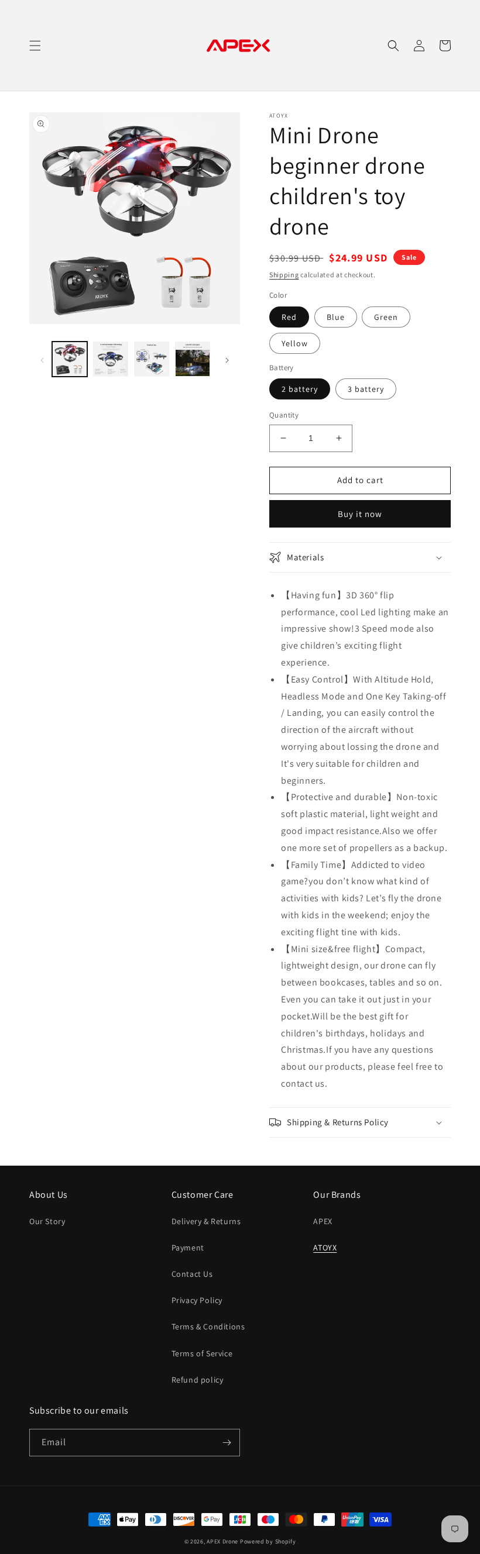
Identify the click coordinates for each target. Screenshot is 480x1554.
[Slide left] (42, 359)
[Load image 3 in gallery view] (110, 359)
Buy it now (360, 513)
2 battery (300, 389)
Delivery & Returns (206, 1221)
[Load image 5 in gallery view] (192, 359)
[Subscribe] (226, 1442)
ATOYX (325, 1247)
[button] (35, 45)
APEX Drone (222, 1541)
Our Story (47, 1221)
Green (386, 317)
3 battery (366, 389)
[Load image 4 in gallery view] (151, 359)
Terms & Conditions (208, 1326)
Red (289, 317)
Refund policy (198, 1379)
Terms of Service (202, 1353)
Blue (336, 317)
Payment (188, 1247)
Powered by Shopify (268, 1541)
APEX (322, 1221)
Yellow (295, 343)
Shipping (284, 274)
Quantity (284, 415)
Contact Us (192, 1274)
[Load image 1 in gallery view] (69, 359)
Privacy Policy (197, 1300)
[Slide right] (227, 359)
